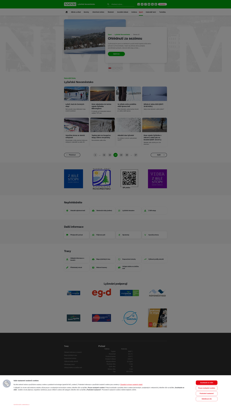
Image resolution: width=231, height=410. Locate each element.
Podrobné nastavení (207, 393)
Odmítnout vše (207, 399)
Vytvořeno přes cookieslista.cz (21, 404)
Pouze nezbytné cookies (206, 388)
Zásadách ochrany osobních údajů (131, 384)
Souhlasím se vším (206, 382)
